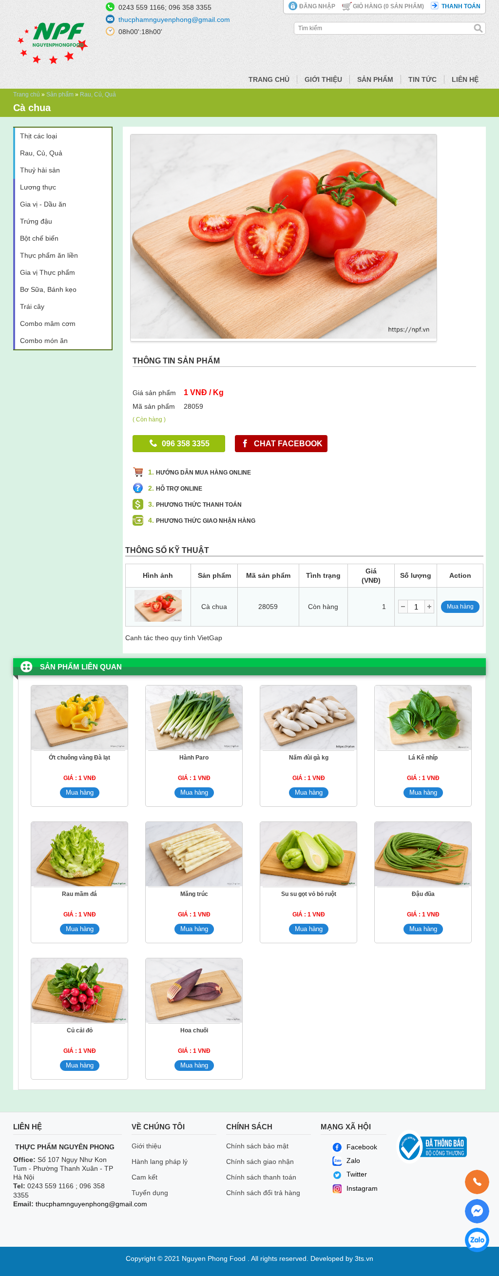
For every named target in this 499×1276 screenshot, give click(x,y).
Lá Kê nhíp (423, 757)
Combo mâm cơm (48, 323)
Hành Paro (194, 757)
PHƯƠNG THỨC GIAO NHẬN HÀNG (205, 520)
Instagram (361, 1188)
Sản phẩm (375, 79)
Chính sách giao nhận (260, 1161)
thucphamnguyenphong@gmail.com (174, 19)
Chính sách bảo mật (257, 1146)
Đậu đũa (423, 894)
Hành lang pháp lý (160, 1161)
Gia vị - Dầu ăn (43, 204)
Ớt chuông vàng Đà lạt (79, 757)
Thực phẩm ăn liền (49, 255)
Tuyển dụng (150, 1193)
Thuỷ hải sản (40, 170)
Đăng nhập (317, 6)
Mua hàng (460, 606)
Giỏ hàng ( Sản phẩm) (388, 6)
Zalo (352, 1160)
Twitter (356, 1174)
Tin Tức (422, 79)
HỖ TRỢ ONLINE (179, 488)
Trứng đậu (36, 221)
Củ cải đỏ (80, 1030)
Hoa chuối (194, 1030)
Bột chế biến (39, 238)
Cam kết (144, 1177)
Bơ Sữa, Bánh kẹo (48, 289)
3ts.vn (364, 1258)
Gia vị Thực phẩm (47, 272)
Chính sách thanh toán (261, 1177)
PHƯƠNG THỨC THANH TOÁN (199, 504)
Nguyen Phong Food (214, 1258)
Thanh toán (460, 6)
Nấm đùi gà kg (308, 757)
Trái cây (32, 306)
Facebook (361, 1147)
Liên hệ (465, 79)
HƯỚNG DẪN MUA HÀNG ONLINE (203, 472)
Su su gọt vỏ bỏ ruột (308, 894)
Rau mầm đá (79, 894)
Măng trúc (194, 894)
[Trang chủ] (53, 80)
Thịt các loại (38, 136)
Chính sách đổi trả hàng (263, 1193)
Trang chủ (269, 79)
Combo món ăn (44, 340)
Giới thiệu (323, 79)
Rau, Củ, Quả (98, 94)
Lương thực (38, 187)
